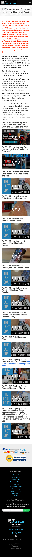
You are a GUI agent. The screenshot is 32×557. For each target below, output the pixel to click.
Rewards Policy (16, 493)
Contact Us (16, 475)
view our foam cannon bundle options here (16, 364)
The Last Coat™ (7, 539)
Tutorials (16, 484)
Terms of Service (16, 491)
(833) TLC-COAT (16, 525)
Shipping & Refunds (16, 482)
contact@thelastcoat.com (16, 529)
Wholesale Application (16, 486)
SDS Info (16, 496)
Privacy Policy (16, 489)
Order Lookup (16, 477)
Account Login (16, 479)
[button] (30, 2)
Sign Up (26, 510)
